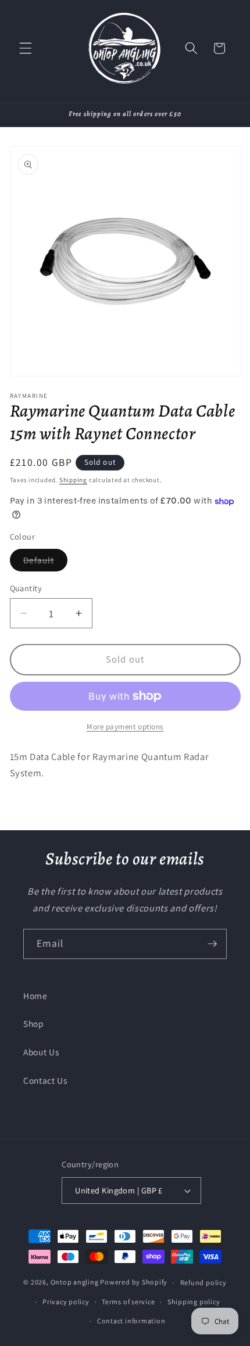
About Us (41, 1052)
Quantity (26, 588)
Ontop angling (75, 1282)
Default (45, 562)
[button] (26, 48)
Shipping (73, 480)
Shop (33, 1023)
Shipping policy (193, 1301)
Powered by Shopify (133, 1282)
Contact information (131, 1320)
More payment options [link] (125, 727)
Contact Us (45, 1080)
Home (35, 995)
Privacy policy (66, 1301)
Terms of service (128, 1301)
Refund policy (203, 1282)
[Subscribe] (212, 944)
